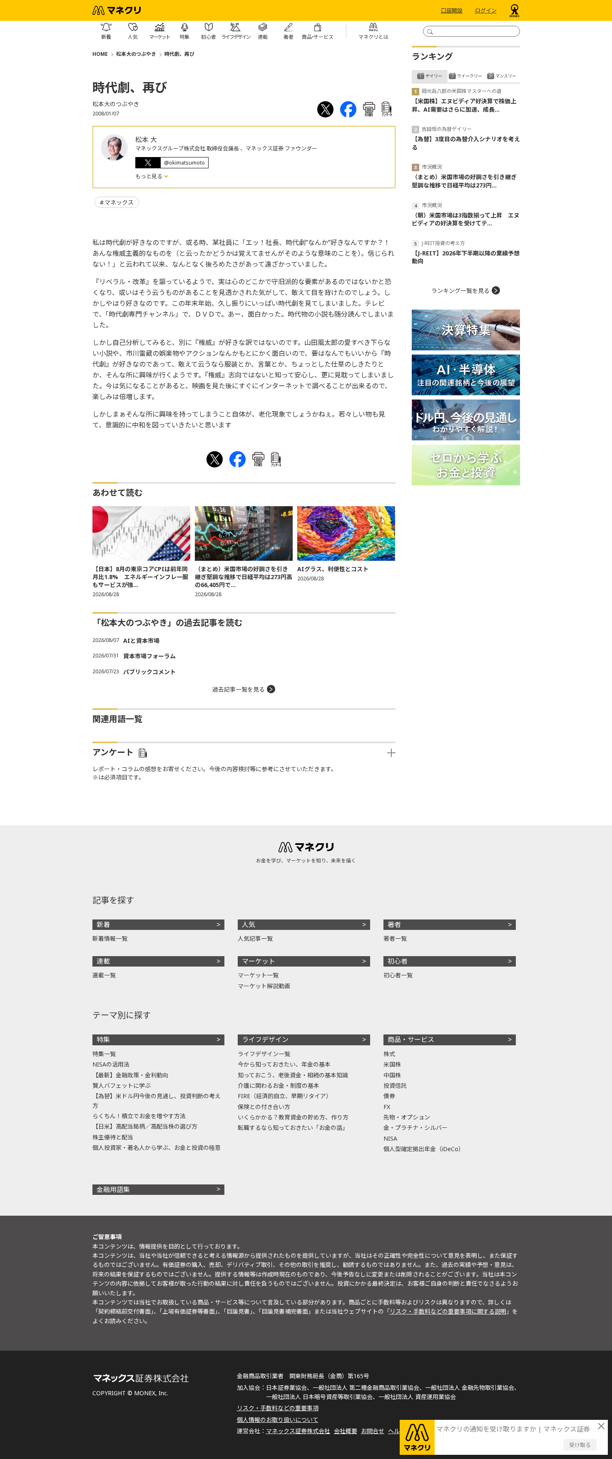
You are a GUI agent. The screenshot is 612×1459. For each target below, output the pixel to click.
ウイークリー (469, 76)
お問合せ (372, 1431)
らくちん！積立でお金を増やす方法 (139, 1116)
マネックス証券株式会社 (298, 1431)
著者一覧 (395, 938)
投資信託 (395, 1085)
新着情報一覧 (109, 938)
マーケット (258, 961)
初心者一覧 (398, 975)
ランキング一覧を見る (460, 291)
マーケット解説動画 (264, 986)
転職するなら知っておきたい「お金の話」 (293, 1128)
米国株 (392, 1064)
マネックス (119, 202)
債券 (389, 1096)
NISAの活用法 (110, 1064)
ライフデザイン (265, 1039)
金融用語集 (113, 1189)
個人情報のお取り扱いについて (277, 1420)
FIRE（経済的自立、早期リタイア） (285, 1096)
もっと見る (149, 176)
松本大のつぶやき (136, 53)
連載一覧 (104, 975)
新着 (103, 924)
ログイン (486, 10)
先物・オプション (406, 1117)
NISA (390, 1138)
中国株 (392, 1075)
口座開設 (452, 10)
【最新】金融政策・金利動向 (130, 1075)
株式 (389, 1054)
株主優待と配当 (112, 1137)
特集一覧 (104, 1054)
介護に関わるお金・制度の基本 (278, 1085)
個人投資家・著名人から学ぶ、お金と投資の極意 (156, 1148)
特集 (103, 1039)
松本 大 (146, 139)
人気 (248, 924)
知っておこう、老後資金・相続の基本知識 (293, 1075)
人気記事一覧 (255, 938)
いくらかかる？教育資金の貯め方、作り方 (293, 1117)
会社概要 (345, 1431)
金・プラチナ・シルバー (415, 1128)
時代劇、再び (179, 53)
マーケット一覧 (258, 975)
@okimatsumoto (184, 162)
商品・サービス (411, 1039)
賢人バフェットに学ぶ (121, 1085)
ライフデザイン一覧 (264, 1054)
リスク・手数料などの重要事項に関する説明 (448, 1311)
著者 (394, 924)
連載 (103, 961)
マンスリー (505, 76)
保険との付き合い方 (264, 1107)
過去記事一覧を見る (238, 689)
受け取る (580, 1445)
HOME (100, 53)
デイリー (433, 76)
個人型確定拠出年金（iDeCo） (423, 1149)
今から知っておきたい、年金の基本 (284, 1064)
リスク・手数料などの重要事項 (277, 1408)
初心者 (398, 961)
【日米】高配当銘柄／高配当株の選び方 (144, 1126)
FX (386, 1107)
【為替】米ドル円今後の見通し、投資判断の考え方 (156, 1100)
